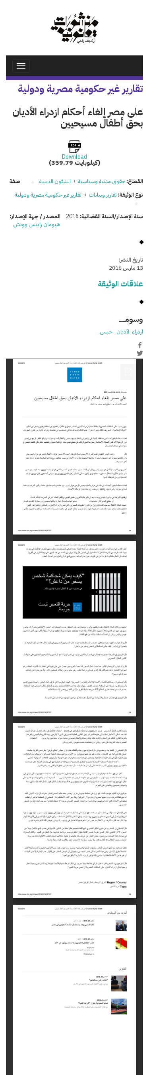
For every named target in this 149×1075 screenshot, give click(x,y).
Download (74, 157)
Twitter (140, 353)
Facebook (140, 345)
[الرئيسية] (74, 27)
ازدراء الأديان (129, 331)
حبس (106, 331)
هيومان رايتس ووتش (36, 224)
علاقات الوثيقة (120, 284)
